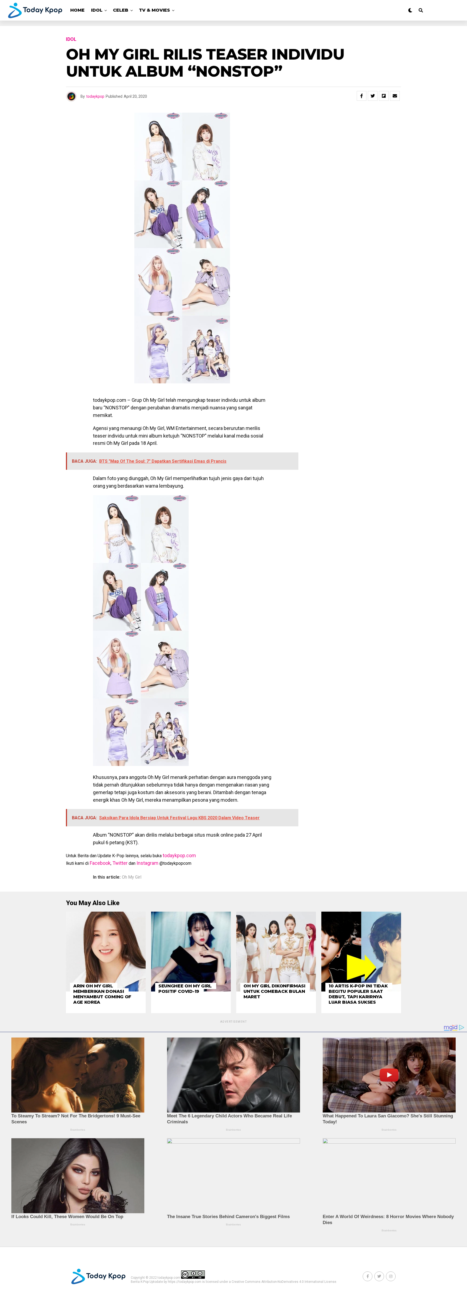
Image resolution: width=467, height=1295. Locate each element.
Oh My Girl (131, 877)
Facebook (100, 863)
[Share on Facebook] (361, 96)
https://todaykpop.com (184, 1282)
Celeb (120, 10)
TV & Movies (154, 10)
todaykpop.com (179, 855)
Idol (96, 10)
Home (77, 10)
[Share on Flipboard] (384, 96)
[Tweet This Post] (373, 96)
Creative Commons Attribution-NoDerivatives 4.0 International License (284, 1282)
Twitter (120, 863)
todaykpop (95, 96)
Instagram (147, 863)
